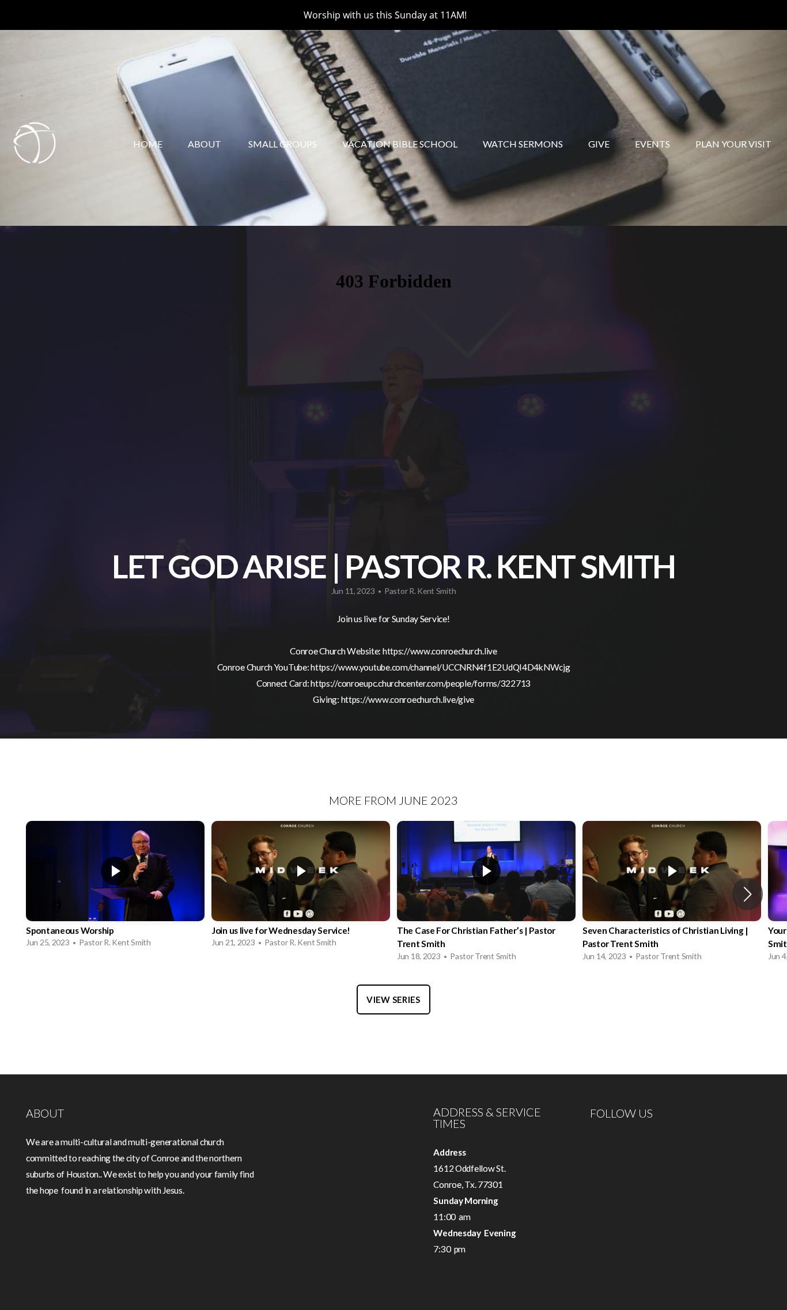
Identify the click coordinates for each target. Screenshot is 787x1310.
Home (147, 143)
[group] (115, 887)
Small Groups (282, 143)
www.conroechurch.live (453, 651)
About (205, 143)
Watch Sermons (523, 143)
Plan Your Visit (733, 143)
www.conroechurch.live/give (421, 699)
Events (652, 143)
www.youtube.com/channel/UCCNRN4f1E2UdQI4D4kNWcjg (454, 667)
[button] (747, 894)
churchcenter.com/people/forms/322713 (454, 683)
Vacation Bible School (399, 143)
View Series (393, 999)
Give (599, 143)
